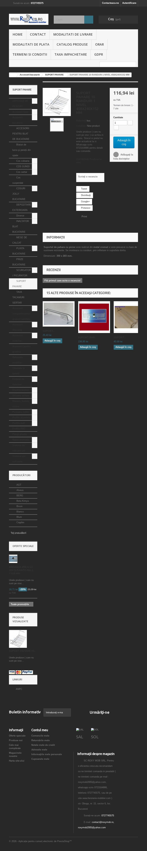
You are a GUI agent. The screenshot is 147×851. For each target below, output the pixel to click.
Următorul (66, 124)
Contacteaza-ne (110, 3)
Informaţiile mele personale (46, 754)
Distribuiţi (85, 195)
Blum (19, 517)
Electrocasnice (20, 390)
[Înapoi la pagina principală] (12, 75)
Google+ (85, 201)
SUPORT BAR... (87, 337)
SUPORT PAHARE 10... (22, 650)
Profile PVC (18, 428)
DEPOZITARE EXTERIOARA (21, 207)
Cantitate (118, 117)
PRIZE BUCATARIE (18, 262)
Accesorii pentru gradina (21, 349)
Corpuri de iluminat (18, 382)
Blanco (20, 511)
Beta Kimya (22, 501)
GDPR (98, 54)
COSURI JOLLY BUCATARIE (18, 193)
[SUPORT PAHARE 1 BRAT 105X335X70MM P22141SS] (59, 314)
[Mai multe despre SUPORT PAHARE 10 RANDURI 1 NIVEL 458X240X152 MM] (18, 639)
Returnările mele (40, 740)
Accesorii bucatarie (17, 120)
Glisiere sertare (20, 395)
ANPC (19, 689)
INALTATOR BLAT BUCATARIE (20, 226)
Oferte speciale (23, 546)
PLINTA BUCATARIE (18, 251)
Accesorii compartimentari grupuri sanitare (21, 313)
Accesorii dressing (17, 327)
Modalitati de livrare (73, 34)
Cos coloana (22, 161)
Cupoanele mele (40, 759)
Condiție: (81, 125)
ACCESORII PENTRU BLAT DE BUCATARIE (20, 133)
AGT (18, 484)
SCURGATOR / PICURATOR (21, 273)
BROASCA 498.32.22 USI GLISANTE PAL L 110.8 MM (21, 570)
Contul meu (39, 730)
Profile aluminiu (21, 417)
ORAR (99, 44)
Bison (19, 506)
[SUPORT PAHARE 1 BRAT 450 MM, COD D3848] (130, 317)
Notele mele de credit (43, 745)
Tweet (83, 188)
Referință (81, 120)
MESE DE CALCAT (19, 240)
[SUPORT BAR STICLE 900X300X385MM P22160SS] (94, 317)
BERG (19, 495)
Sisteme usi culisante (18, 459)
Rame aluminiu (20, 439)
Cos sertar (21, 172)
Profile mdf (18, 423)
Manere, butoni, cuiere (21, 404)
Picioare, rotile (20, 412)
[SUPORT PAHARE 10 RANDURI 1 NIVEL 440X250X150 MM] (56, 124)
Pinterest (85, 208)
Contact (38, 34)
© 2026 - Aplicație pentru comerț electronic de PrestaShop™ (40, 841)
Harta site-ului (16, 760)
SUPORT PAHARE (19, 284)
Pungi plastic (19, 434)
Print (84, 216)
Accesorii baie (20, 112)
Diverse (20, 215)
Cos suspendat (17, 180)
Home (18, 34)
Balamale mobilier (17, 360)
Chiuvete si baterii (18, 371)
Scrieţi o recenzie (88, 176)
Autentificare (129, 3)
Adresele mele (39, 749)
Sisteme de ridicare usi (18, 448)
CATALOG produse (72, 44)
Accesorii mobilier (17, 338)
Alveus (20, 490)
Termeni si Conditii (30, 54)
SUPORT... (49, 330)
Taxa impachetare (70, 54)
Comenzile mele (40, 735)
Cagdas (20, 522)
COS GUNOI (23, 166)
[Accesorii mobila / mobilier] (28, 19)
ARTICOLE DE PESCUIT (20, 104)
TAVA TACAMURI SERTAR (18, 297)
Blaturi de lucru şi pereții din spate (21, 150)
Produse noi (16, 740)
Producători (21, 475)
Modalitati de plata (31, 44)
